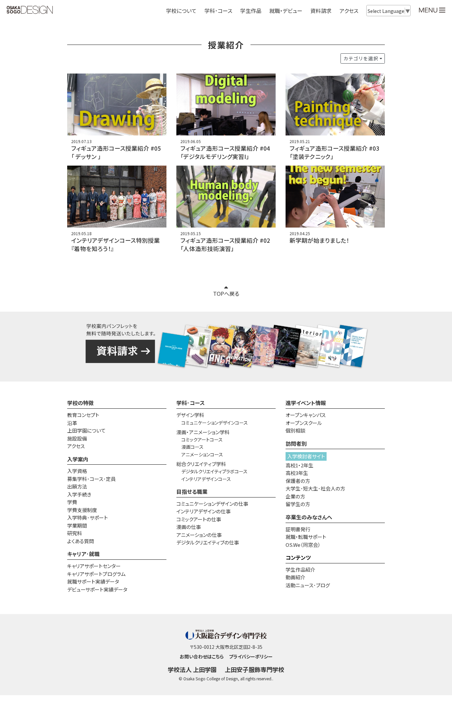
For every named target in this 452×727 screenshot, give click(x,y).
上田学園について (86, 430)
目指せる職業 (191, 491)
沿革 (72, 422)
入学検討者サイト (306, 456)
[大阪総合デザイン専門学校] (30, 10)
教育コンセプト (83, 414)
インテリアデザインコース (206, 479)
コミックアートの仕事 (198, 519)
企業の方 (295, 496)
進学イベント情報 (306, 403)
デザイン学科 (190, 414)
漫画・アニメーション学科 (203, 432)
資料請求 (321, 11)
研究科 (74, 533)
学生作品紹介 (300, 569)
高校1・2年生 (299, 465)
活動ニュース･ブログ (308, 585)
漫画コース (192, 446)
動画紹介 (295, 577)
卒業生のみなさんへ (309, 517)
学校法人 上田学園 (192, 669)
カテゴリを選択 (360, 58)
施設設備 (77, 438)
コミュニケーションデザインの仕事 (212, 503)
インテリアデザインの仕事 (203, 511)
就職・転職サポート (306, 536)
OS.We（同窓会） (303, 544)
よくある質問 (80, 541)
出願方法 (77, 486)
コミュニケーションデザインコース (214, 422)
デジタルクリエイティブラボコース (214, 471)
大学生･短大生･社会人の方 (315, 488)
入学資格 (77, 470)
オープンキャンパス (306, 414)
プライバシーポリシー (251, 656)
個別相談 (295, 430)
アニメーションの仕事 (199, 534)
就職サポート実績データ (93, 581)
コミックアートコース (202, 439)
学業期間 (77, 525)
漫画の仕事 (188, 526)
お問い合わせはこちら (202, 656)
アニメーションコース (202, 454)
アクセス (348, 11)
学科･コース (190, 403)
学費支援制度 (82, 509)
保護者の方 (298, 480)
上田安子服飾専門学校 (254, 669)
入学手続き (79, 494)
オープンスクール (304, 422)
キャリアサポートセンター (94, 565)
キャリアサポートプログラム (96, 573)
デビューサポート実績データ (97, 589)
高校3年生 (297, 472)
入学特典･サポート (87, 517)
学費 (72, 501)
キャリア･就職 (83, 554)
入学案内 (77, 459)
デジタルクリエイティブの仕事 (207, 542)
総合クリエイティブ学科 (201, 463)
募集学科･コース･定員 (91, 478)
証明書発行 (298, 529)
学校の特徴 (80, 403)
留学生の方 (298, 503)
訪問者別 (296, 443)
